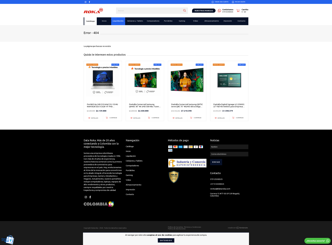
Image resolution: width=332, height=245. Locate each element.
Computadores (132, 165)
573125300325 (216, 179)
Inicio (128, 151)
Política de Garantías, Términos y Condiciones (184, 227)
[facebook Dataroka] (89, 2)
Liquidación (131, 156)
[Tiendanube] (238, 228)
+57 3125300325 (217, 184)
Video (128, 180)
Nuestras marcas (204, 11)
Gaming (129, 175)
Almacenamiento (133, 185)
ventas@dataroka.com (220, 189)
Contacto (130, 194)
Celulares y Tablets (134, 161)
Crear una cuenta (221, 2)
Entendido (166, 240)
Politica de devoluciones (177, 229)
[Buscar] (184, 10)
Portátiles (130, 170)
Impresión (130, 189)
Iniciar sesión (240, 2)
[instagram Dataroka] (85, 2)
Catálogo (130, 146)
